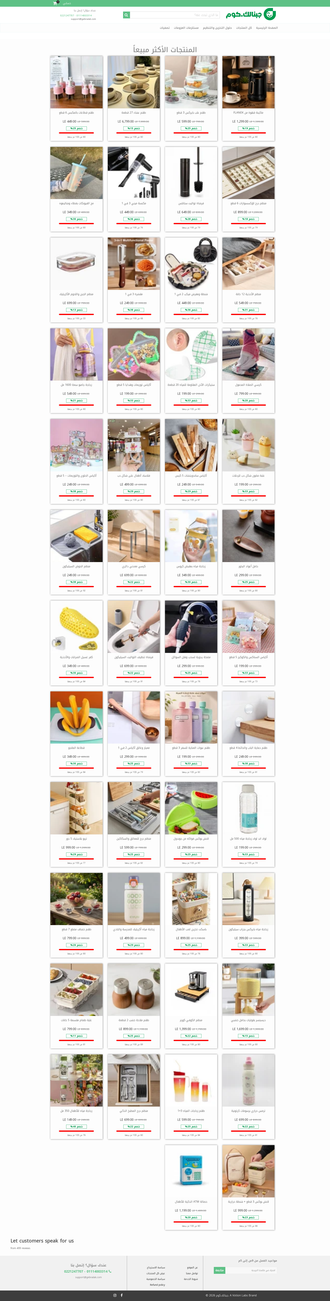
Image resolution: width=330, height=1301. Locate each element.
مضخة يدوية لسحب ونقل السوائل (191, 657)
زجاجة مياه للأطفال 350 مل (76, 1110)
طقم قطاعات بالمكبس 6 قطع (76, 112)
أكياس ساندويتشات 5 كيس (191, 475)
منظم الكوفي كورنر (191, 1020)
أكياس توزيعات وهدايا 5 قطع (134, 384)
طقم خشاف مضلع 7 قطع (76, 929)
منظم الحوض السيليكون (76, 566)
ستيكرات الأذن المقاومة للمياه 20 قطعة (191, 384)
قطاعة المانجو (76, 747)
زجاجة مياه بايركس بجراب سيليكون (248, 929)
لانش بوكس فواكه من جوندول (191, 838)
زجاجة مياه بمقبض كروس (191, 566)
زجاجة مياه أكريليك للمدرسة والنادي (134, 929)
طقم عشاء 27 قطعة (134, 112)
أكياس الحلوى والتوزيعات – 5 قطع (76, 475)
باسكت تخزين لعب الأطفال (191, 929)
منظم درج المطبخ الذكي (134, 1110)
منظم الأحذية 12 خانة (248, 294)
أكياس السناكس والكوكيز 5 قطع (248, 657)
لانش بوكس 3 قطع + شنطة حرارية (248, 1201)
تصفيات (165, 27)
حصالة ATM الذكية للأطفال (191, 1201)
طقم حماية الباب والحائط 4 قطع (248, 747)
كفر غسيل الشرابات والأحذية (76, 657)
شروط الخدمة (191, 1279)
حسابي (67, 3)
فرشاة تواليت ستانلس (191, 203)
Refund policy (157, 1285)
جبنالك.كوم (222, 1295)
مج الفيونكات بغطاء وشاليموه (76, 203)
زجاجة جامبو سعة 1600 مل (76, 384)
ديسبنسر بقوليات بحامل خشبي (248, 1020)
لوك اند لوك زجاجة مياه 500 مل (248, 838)
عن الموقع (192, 1267)
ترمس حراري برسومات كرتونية (248, 1110)
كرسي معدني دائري (134, 566)
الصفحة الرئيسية (267, 27)
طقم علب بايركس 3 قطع (191, 112)
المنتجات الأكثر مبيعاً (165, 49)
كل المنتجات (244, 27)
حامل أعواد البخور (248, 566)
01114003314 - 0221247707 (76, 15)
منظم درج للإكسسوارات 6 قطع (248, 203)
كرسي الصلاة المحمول (248, 384)
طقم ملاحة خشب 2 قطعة (134, 1020)
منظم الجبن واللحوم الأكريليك (76, 294)
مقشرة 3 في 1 (134, 294)
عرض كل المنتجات (155, 1273)
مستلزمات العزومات (186, 27)
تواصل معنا (192, 1273)
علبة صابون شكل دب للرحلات (248, 475)
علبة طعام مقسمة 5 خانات (76, 1020)
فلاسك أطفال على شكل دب (133, 475)
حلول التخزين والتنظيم (217, 27)
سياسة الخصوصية (155, 1279)
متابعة (219, 1270)
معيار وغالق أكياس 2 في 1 (134, 747)
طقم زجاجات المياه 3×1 (191, 1110)
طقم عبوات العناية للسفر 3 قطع (191, 747)
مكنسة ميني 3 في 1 (134, 203)
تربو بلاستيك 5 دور (76, 838)
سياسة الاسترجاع (156, 1267)
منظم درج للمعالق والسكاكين (134, 838)
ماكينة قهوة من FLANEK (248, 112)
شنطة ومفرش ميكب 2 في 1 (191, 294)
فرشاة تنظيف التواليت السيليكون (133, 657)
